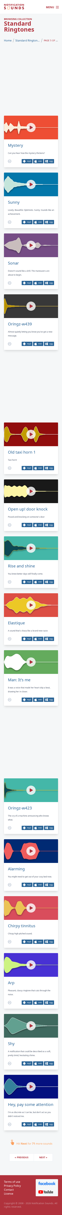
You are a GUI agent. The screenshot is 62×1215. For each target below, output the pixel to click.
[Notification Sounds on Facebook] (47, 1183)
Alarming (16, 869)
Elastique (16, 623)
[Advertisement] (31, 79)
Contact (9, 1189)
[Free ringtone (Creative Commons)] (9, 161)
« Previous (21, 1157)
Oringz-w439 (20, 324)
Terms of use (12, 1182)
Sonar (13, 263)
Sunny (14, 202)
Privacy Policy (12, 1186)
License (8, 1193)
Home (8, 40)
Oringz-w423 (20, 808)
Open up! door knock (28, 509)
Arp (11, 983)
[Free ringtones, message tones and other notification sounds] (14, 7)
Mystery (15, 145)
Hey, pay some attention (30, 1104)
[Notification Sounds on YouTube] (47, 1192)
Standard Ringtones (27, 40)
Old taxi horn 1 (22, 452)
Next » (43, 1157)
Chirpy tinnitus (21, 926)
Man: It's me (19, 680)
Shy (11, 1044)
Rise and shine (21, 566)
